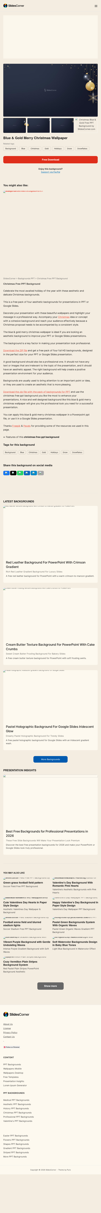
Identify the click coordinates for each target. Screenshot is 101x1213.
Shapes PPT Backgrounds (16, 1144)
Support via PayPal (50, 172)
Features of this (32, 437)
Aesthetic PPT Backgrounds (17, 1104)
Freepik (16, 425)
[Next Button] (94, 92)
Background (10, 148)
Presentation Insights (13, 1081)
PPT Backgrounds (12, 1064)
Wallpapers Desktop (13, 1073)
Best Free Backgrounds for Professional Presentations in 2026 (47, 833)
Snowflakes (82, 148)
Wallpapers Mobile (12, 1068)
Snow (69, 148)
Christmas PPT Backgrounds (17, 1112)
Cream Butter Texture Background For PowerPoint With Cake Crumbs (50, 647)
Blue (23, 148)
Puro (69, 1170)
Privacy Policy (10, 1032)
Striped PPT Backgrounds (16, 1152)
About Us (8, 1024)
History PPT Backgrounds (16, 1108)
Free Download (50, 159)
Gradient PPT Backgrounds (16, 1148)
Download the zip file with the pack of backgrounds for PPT (36, 391)
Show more (50, 986)
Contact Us (9, 1036)
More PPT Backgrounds (15, 1156)
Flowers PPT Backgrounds (16, 1140)
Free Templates (11, 1077)
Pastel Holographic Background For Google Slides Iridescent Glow (50, 729)
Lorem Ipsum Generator (15, 1085)
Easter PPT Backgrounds (15, 1135)
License (7, 1028)
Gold (47, 148)
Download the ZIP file (15, 350)
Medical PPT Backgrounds (16, 1100)
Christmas (35, 148)
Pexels (27, 425)
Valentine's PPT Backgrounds (17, 1121)
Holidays (58, 148)
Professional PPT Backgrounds (18, 1116)
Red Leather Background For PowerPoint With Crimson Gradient (45, 564)
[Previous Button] (6, 92)
